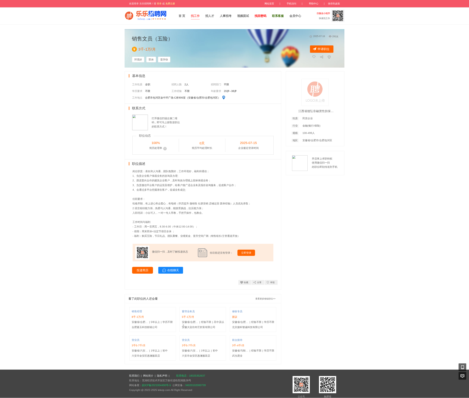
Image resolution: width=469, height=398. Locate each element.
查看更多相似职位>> (265, 298)
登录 (159, 3)
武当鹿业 (237, 355)
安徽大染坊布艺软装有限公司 (198, 327)
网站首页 (269, 3)
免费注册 (170, 3)
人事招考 (226, 15)
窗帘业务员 (188, 311)
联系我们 (134, 375)
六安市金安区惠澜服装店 (146, 355)
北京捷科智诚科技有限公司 (247, 327)
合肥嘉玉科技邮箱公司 (144, 327)
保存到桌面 (334, 3)
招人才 (209, 15)
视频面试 (243, 15)
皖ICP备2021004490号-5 (156, 385)
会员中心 (295, 15)
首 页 (182, 15)
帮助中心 (313, 3)
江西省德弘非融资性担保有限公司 (316, 111)
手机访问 (291, 3)
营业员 (135, 339)
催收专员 (237, 311)
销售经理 (137, 311)
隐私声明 (162, 375)
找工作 (195, 15)
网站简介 (148, 375)
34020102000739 (195, 385)
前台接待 (237, 339)
